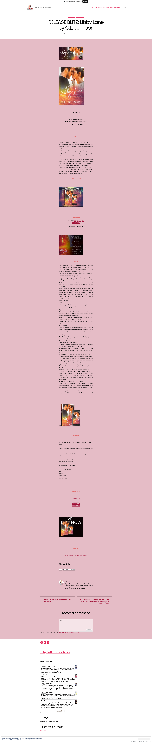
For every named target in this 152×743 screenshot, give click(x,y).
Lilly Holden (43, 675)
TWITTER (76, 502)
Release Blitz (80, 16)
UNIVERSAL (76, 223)
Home (92, 7)
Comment (89, 629)
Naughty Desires (45, 700)
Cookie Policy (29, 739)
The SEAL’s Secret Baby (47, 674)
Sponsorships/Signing (115, 7)
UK (77, 221)
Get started (85, 1)
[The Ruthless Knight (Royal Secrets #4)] (76, 684)
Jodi (96, 7)
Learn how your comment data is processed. (69, 632)
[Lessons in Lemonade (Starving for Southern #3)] (76, 693)
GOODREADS (76, 506)
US (75, 221)
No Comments (85, 33)
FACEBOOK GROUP (76, 500)
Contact (100, 7)
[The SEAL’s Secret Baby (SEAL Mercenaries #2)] (76, 676)
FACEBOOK (76, 498)
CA (80, 221)
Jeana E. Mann (43, 684)
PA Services (106, 7)
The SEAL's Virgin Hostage (48, 666)
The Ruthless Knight (46, 683)
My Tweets (43, 730)
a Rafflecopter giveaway (72, 555)
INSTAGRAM (76, 504)
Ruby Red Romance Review (55, 652)
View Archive (68, 591)
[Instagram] (48, 642)
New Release (71, 16)
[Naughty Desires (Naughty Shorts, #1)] (76, 702)
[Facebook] (41, 642)
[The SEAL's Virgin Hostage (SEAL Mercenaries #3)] (76, 667)
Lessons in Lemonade (47, 692)
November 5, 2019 (75, 33)
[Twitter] (45, 642)
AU (83, 221)
